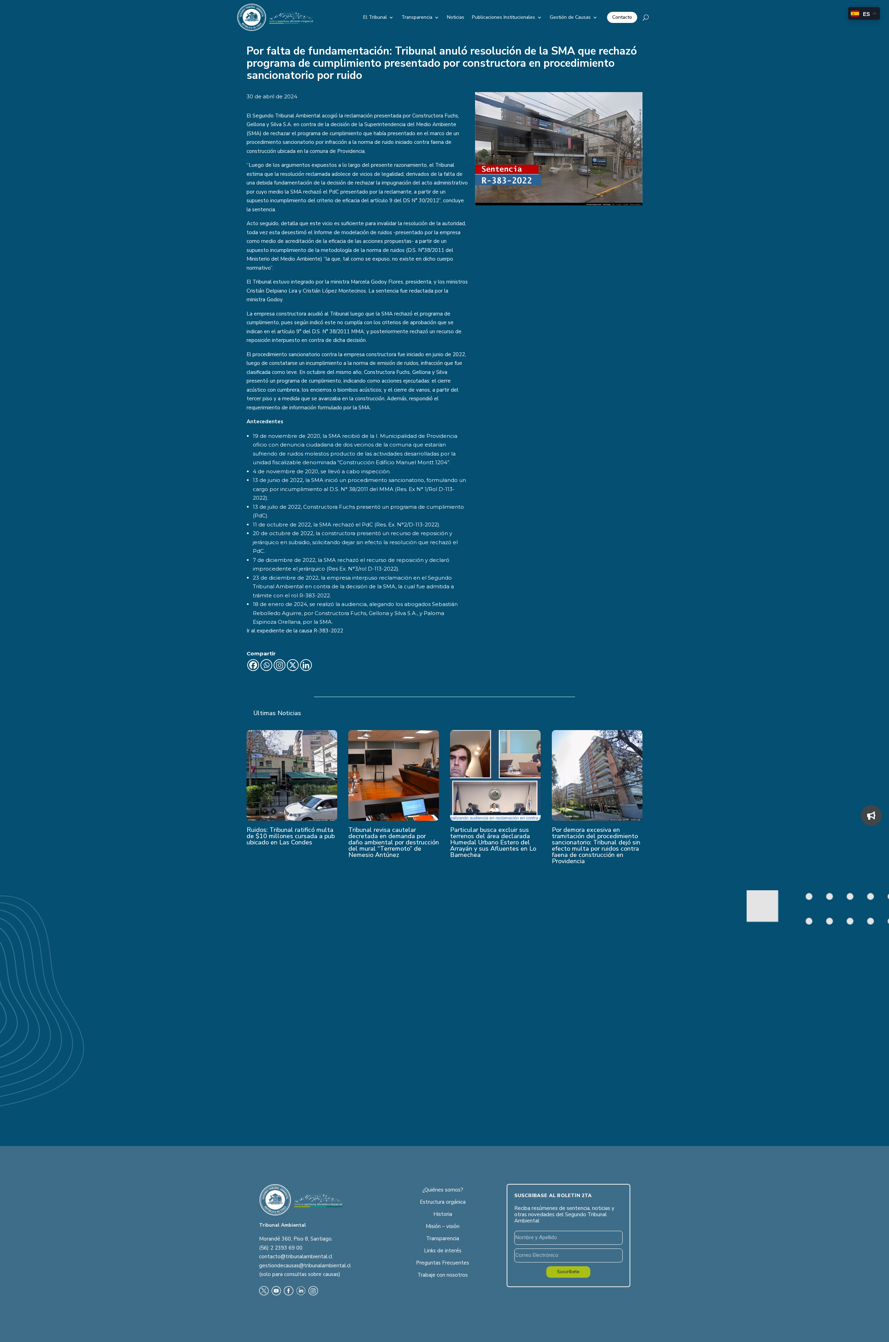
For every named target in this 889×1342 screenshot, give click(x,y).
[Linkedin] (306, 665)
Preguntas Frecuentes (442, 1262)
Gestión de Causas (570, 17)
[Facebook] (253, 665)
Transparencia (416, 17)
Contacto (622, 17)
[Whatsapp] (266, 665)
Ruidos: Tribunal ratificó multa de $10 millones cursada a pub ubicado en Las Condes (291, 836)
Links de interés (443, 1250)
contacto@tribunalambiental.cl (295, 1256)
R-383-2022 (328, 630)
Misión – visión (442, 1226)
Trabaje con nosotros (442, 1274)
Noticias (455, 17)
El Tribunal (375, 17)
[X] (293, 665)
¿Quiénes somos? (442, 1189)
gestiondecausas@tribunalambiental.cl (305, 1265)
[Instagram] (279, 665)
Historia (442, 1214)
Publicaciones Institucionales (503, 17)
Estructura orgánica (443, 1201)
